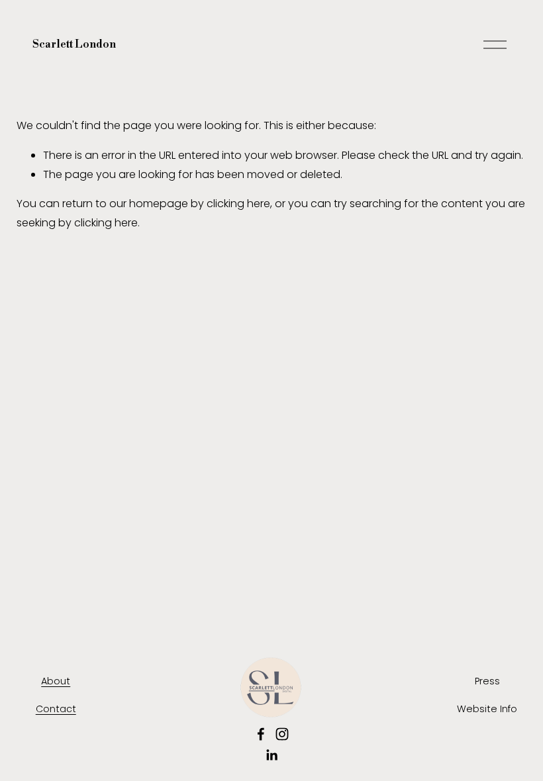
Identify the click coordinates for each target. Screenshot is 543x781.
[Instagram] (282, 734)
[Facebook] (261, 734)
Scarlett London (74, 44)
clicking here (238, 203)
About (55, 681)
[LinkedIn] (271, 755)
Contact (56, 708)
